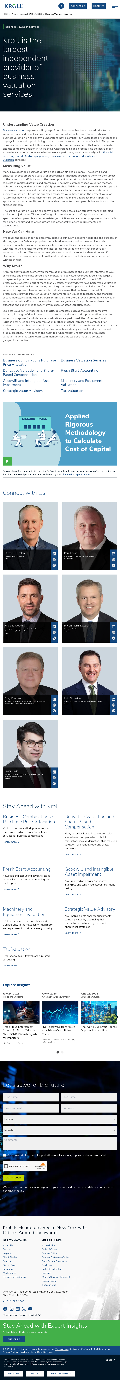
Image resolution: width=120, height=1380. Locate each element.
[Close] (114, 1360)
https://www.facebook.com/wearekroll (5, 1309)
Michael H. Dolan (54, 553)
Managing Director (70, 629)
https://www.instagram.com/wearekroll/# (11, 1309)
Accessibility (48, 1245)
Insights (7, 1253)
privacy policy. (16, 1191)
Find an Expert (10, 1265)
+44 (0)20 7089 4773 (54, 638)
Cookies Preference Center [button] (55, 1257)
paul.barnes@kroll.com (113, 559)
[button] (61, 6)
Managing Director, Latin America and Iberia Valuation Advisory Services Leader (24, 775)
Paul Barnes (113, 553)
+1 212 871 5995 (54, 565)
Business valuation (14, 130)
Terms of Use (49, 1285)
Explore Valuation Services (18, 354)
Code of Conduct (50, 1249)
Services (7, 1249)
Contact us (78, 6)
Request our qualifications (76, 474)
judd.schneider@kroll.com (113, 705)
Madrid (7, 779)
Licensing (46, 1273)
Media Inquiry (9, 1273)
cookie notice (50, 1364)
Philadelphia (68, 559)
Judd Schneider (113, 699)
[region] (60, 1367)
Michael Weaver (54, 626)
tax (17, 156)
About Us (8, 1245)
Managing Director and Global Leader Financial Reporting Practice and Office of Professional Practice (25, 703)
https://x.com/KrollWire (24, 1309)
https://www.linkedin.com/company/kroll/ (18, 1309)
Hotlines (98, 6)
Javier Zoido (54, 772)
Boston (66, 704)
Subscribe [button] (14, 1339)
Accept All (13, 1373)
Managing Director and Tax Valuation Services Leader (83, 702)
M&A (23, 156)
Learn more (10, 842)
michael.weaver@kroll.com (54, 632)
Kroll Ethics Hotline (52, 1269)
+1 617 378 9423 (113, 710)
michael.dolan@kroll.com (54, 559)
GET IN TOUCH (13, 1177)
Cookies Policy (49, 1253)
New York (8, 559)
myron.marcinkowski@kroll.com (113, 632)
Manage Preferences (61, 1373)
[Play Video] (7, 461)
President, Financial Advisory (15, 556)
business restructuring (64, 156)
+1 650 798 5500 (54, 710)
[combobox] (34, 1315)
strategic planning (39, 156)
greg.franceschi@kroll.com (54, 705)
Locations (8, 1269)
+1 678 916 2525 (113, 638)
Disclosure (47, 1265)
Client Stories (10, 1257)
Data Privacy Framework (54, 1261)
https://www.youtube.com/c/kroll (30, 1308)
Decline (35, 1373)
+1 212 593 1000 (13, 1301)
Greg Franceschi (54, 699)
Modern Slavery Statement (56, 1277)
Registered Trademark (14, 1277)
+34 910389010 (54, 783)
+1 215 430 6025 (113, 565)
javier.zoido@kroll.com (54, 777)
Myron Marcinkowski (113, 626)
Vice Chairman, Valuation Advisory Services (79, 556)
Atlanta (67, 631)
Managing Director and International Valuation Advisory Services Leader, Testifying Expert (24, 630)
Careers (7, 1261)
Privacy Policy (49, 1281)
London (7, 633)
